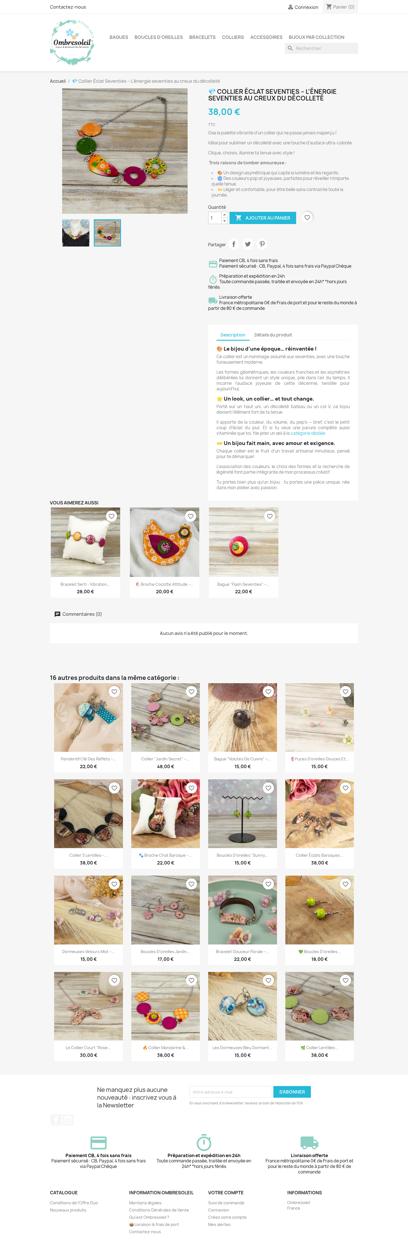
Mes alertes (219, 1224)
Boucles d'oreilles (159, 37)
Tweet (247, 244)
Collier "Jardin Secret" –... (165, 759)
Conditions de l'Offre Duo (74, 1202)
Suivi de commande (226, 1202)
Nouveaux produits (68, 1210)
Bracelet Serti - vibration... (85, 584)
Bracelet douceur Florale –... (242, 951)
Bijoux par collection (316, 37)
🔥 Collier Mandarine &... (165, 1047)
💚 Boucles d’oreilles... (319, 951)
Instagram (68, 1119)
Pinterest (262, 244)
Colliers (233, 37)
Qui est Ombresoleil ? (149, 1217)
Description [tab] (233, 335)
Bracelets (202, 37)
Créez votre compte (227, 1217)
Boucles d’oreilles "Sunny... (242, 855)
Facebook (56, 1119)
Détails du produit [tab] (273, 335)
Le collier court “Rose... (88, 1047)
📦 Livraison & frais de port (154, 1224)
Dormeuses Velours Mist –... (88, 951)
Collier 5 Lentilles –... (88, 855)
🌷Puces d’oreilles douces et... (319, 759)
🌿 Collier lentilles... (319, 1047)
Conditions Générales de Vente (159, 1210)
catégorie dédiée (308, 433)
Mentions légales (145, 1202)
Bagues (119, 37)
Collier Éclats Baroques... (319, 855)
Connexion (218, 1210)
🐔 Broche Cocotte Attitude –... (164, 584)
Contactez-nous (68, 7)
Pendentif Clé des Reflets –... (88, 759)
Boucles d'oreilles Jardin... (165, 951)
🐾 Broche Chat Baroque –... (165, 855)
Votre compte (226, 1193)
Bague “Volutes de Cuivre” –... (242, 759)
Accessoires (266, 37)
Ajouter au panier (262, 217)
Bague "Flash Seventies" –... (243, 584)
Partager (233, 244)
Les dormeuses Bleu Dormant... (242, 1047)
